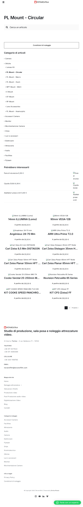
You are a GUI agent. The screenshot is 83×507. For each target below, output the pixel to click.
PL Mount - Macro (13, 77)
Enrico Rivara (55, 490)
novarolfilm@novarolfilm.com (15, 368)
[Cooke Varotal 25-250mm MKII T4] (22, 274)
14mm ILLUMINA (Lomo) (22, 219)
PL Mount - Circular (14, 72)
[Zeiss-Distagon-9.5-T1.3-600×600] (22, 245)
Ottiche (8, 63)
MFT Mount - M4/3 (13, 87)
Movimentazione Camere (15, 126)
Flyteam (8, 160)
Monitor (8, 121)
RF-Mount (10, 102)
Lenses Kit (10, 67)
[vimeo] (47, 496)
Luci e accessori (11, 136)
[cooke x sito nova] (22, 289)
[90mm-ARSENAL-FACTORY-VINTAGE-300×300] (60, 216)
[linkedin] (43, 496)
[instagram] (36, 496)
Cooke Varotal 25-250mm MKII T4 (24, 278)
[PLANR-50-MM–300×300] (22, 260)
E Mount (9, 92)
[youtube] (39, 496)
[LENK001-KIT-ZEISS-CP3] (60, 289)
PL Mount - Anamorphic (15, 111)
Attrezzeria (9, 146)
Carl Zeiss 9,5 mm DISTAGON (22, 248)
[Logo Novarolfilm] (41, 2)
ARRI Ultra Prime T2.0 (60, 234)
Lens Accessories (13, 106)
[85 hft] (60, 260)
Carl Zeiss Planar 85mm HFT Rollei (62, 263)
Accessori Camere (12, 116)
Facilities (8, 155)
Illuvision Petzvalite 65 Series (60, 278)
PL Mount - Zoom (13, 82)
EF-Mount (10, 97)
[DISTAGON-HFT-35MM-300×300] (60, 245)
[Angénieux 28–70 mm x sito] (22, 230)
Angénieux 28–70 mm (22, 234)
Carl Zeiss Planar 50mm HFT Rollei (24, 263)
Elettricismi (9, 141)
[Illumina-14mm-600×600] (22, 216)
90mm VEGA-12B (61, 219)
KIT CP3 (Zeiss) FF (60, 292)
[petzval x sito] (60, 274)
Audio (7, 151)
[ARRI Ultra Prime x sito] (60, 230)
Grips (7, 131)
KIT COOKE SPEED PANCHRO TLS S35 (26, 292)
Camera (8, 59)
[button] (67, 503)
